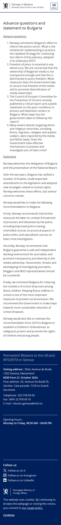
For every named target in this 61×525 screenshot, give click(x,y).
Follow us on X (16, 470)
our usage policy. (32, 508)
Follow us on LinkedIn (21, 480)
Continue (8, 515)
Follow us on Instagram (22, 475)
